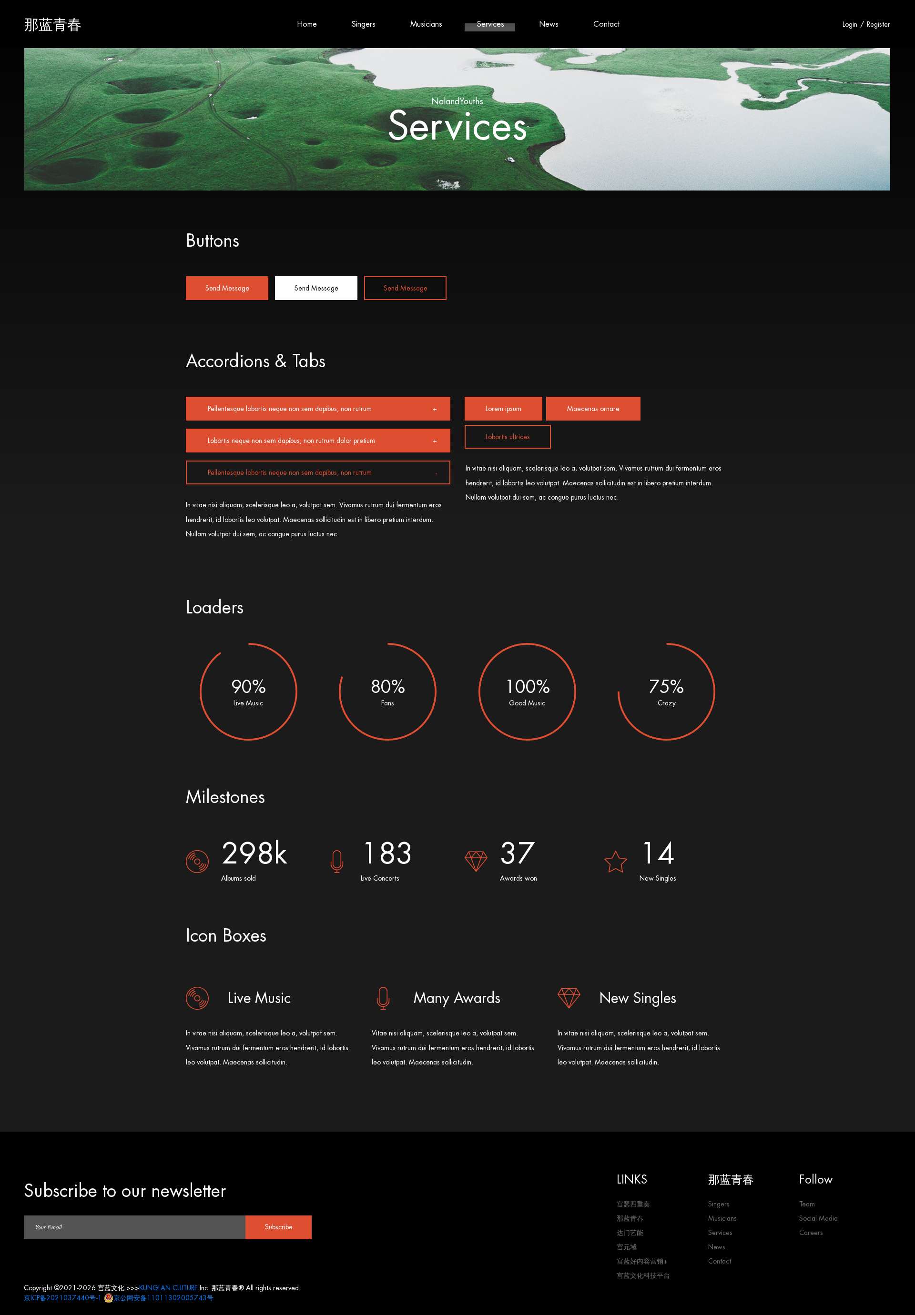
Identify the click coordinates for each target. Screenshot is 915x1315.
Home (307, 24)
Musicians (426, 24)
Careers (811, 1232)
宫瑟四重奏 (633, 1204)
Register (878, 24)
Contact (606, 24)
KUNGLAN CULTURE (168, 1288)
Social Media (818, 1218)
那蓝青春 (52, 24)
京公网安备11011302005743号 (163, 1298)
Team (807, 1204)
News (549, 24)
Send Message (227, 288)
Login (850, 24)
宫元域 (627, 1247)
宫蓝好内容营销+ (642, 1261)
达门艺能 (630, 1232)
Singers (364, 24)
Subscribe (279, 1227)
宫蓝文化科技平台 (643, 1275)
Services (490, 24)
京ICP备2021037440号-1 (63, 1298)
